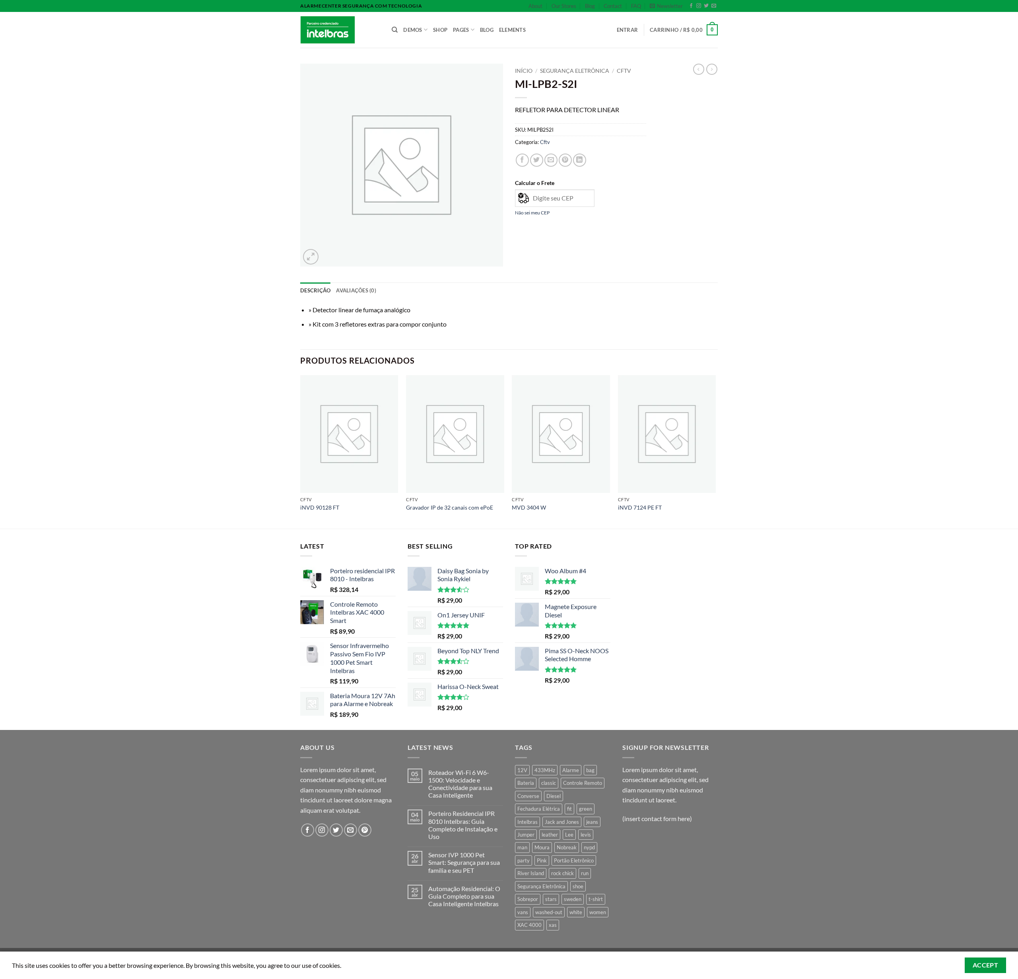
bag (590, 770)
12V (522, 770)
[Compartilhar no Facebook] (522, 160)
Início (523, 71)
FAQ (636, 6)
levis (586, 834)
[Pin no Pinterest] (565, 160)
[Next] (715, 450)
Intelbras (527, 822)
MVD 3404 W (529, 507)
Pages (461, 30)
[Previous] (301, 450)
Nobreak (567, 847)
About (535, 6)
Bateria (525, 783)
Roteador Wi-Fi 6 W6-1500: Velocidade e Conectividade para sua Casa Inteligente (460, 784)
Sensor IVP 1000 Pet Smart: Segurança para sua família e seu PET (464, 862)
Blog (590, 6)
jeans (592, 822)
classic (548, 783)
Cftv (624, 71)
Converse (528, 796)
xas (553, 925)
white (575, 912)
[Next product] (698, 69)
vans (522, 912)
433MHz (544, 770)
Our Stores (564, 6)
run (585, 873)
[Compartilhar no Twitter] (536, 160)
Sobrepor (527, 899)
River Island (530, 873)
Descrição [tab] (315, 290)
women (597, 912)
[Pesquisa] (395, 29)
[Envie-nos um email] (713, 6)
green (585, 809)
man (522, 847)
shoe (578, 886)
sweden (572, 899)
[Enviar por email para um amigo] (551, 160)
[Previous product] (711, 69)
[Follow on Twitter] (706, 6)
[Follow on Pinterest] (364, 830)
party (523, 860)
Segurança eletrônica (574, 71)
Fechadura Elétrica (538, 809)
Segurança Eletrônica (541, 886)
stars (551, 899)
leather (550, 834)
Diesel (553, 796)
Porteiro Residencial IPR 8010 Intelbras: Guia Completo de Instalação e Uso (462, 825)
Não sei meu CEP (532, 213)
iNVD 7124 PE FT (640, 507)
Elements (512, 30)
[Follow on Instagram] (698, 6)
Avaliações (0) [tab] (356, 290)
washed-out (548, 912)
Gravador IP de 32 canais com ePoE (449, 507)
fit (569, 809)
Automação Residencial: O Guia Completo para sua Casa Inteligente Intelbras (464, 896)
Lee (569, 834)
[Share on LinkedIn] (579, 160)
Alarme (570, 770)
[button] (666, 6)
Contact (613, 6)
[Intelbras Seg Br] (340, 30)
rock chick (562, 873)
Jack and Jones (562, 822)
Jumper (525, 834)
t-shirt (596, 899)
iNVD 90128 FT (319, 507)
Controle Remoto (582, 783)
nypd (589, 847)
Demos (412, 30)
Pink (542, 860)
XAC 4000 (529, 925)
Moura (542, 847)
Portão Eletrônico (574, 860)
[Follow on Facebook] (691, 6)
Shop (440, 30)
